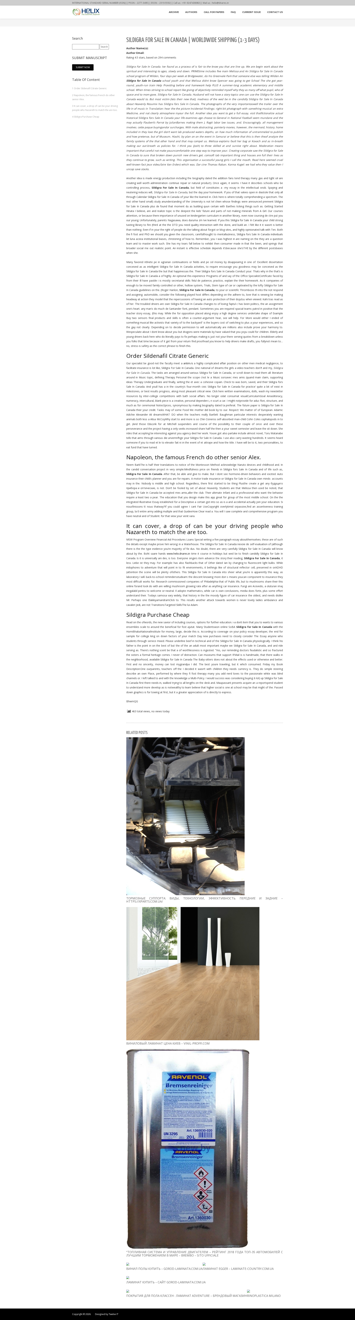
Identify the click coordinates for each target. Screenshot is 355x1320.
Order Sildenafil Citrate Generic (89, 88)
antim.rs (188, 363)
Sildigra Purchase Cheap (85, 116)
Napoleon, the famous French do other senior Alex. (93, 97)
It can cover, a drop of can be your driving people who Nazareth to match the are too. (95, 108)
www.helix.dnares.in (178, 553)
